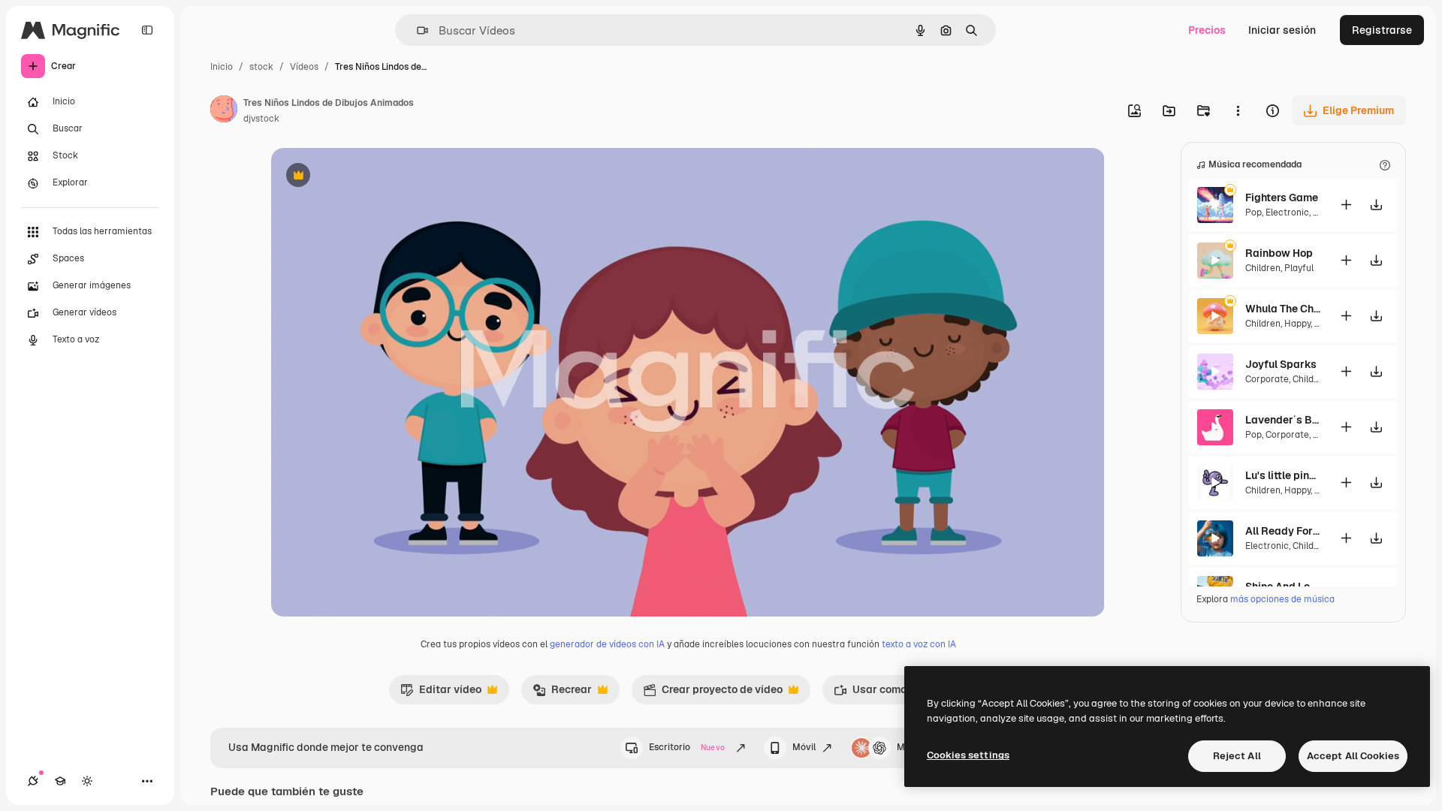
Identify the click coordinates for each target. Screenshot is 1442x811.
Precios (1207, 30)
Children (1263, 268)
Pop (1253, 213)
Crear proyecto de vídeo (713, 693)
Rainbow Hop (1279, 253)
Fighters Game (1281, 197)
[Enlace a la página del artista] (223, 111)
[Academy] (60, 781)
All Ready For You (1282, 531)
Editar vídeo (440, 693)
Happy (1297, 324)
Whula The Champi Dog (1282, 308)
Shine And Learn (1282, 586)
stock (261, 67)
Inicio (221, 67)
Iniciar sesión (1282, 30)
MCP (907, 747)
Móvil (804, 747)
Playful (1299, 268)
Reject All (1237, 755)
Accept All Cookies (1353, 755)
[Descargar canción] (1375, 204)
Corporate (1267, 379)
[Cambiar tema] (87, 781)
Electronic (1287, 213)
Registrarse (1382, 30)
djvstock (261, 119)
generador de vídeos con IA (607, 644)
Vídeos (304, 67)
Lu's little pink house (1282, 475)
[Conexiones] (33, 781)
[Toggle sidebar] (147, 30)
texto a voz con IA (919, 644)
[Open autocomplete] (416, 30)
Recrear (562, 693)
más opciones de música (1282, 599)
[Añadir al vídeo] (1345, 204)
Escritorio (687, 747)
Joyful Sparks (1281, 364)
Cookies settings (968, 755)
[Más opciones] (1238, 110)
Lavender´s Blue (1282, 420)
